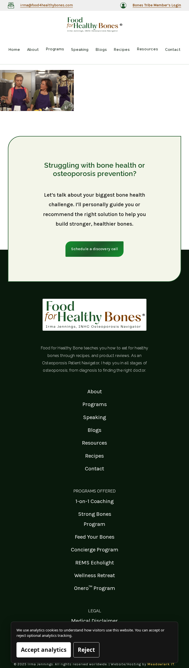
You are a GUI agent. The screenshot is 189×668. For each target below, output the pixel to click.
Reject (86, 650)
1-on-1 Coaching (94, 501)
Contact (94, 468)
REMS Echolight (94, 562)
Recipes (94, 455)
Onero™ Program (94, 588)
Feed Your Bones (94, 536)
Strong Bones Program (94, 519)
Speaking (94, 417)
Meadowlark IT (160, 664)
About (94, 391)
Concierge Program (94, 549)
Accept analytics (43, 650)
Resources (94, 442)
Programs (94, 404)
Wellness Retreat (94, 575)
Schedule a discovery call (94, 248)
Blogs (94, 430)
